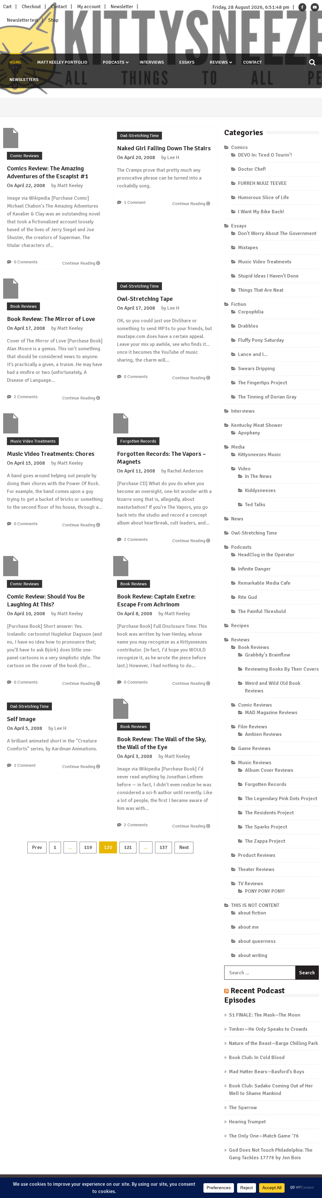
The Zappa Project (265, 841)
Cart (7, 6)
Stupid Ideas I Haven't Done (268, 276)
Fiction (238, 304)
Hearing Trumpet (247, 1122)
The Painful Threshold (262, 611)
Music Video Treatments (33, 441)
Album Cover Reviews (269, 770)
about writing (252, 955)
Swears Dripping (256, 368)
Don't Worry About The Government (277, 233)
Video (244, 469)
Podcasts (113, 62)
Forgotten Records (138, 441)
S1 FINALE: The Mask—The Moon (264, 1015)
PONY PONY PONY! (265, 891)
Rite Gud (247, 597)
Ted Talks (255, 505)
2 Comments (26, 396)
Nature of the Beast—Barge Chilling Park (273, 1043)
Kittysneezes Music (259, 454)
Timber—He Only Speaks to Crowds (268, 1029)
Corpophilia (251, 312)
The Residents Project (269, 813)
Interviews (152, 62)
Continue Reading (79, 263)
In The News (258, 476)
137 (163, 847)
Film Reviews (252, 727)
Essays (186, 62)
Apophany (249, 433)
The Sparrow (243, 1107)
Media (238, 447)
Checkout (31, 6)
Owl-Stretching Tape (145, 299)
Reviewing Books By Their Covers (282, 669)
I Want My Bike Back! (261, 212)
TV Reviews (250, 883)
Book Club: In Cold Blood (257, 1057)
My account (89, 6)
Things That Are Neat (260, 290)
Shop (53, 20)
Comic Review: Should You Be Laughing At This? (46, 600)
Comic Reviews (24, 155)
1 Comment (135, 202)
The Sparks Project (266, 827)
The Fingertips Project (262, 383)
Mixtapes (248, 247)
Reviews (219, 62)
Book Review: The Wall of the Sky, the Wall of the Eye (161, 743)
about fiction (252, 913)
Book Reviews (23, 306)
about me (248, 927)
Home (15, 62)
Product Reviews (256, 855)
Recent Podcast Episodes (254, 995)
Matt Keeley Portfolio (62, 62)
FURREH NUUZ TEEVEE (262, 183)
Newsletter (122, 6)
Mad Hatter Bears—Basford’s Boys (266, 1072)
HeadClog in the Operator (266, 555)
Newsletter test (22, 20)
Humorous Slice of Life (263, 197)
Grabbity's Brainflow (267, 655)
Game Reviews (254, 748)
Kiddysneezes (260, 490)
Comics (239, 147)
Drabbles (248, 326)
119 (88, 847)
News (237, 519)
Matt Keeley (70, 185)
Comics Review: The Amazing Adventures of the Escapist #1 (47, 172)
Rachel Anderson (185, 471)
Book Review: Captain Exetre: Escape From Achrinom (156, 600)
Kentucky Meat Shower (256, 425)
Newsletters (23, 79)
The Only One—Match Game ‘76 (264, 1136)
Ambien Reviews (263, 734)
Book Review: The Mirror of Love (51, 319)
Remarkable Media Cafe (264, 583)
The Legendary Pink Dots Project (281, 798)
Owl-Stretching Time (139, 135)
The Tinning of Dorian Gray (267, 397)
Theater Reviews (256, 869)
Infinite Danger (254, 569)
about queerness (257, 941)
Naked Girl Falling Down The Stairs (164, 148)
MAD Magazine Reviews (271, 712)
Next (184, 847)
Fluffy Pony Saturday (261, 340)
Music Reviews (254, 762)
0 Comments (26, 262)
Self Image (21, 719)
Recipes (240, 625)
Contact (59, 6)
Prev (37, 847)
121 (128, 847)
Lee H (173, 157)
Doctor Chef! (252, 169)
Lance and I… (253, 354)
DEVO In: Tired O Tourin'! (265, 155)
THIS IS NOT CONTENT (255, 905)
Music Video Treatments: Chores (50, 454)
